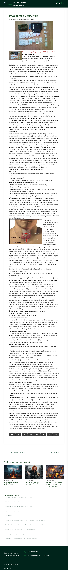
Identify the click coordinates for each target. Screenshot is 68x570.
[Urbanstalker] (8, 4)
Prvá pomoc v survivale (18, 452)
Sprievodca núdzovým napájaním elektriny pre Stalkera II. (19, 497)
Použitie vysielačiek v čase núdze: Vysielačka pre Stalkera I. (20, 534)
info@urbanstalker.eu (33, 555)
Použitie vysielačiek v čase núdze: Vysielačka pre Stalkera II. (20, 529)
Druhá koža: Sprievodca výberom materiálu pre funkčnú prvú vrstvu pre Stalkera (25, 525)
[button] (49, 3)
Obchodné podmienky (11, 553)
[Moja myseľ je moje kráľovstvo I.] (34, 472)
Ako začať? (53, 452)
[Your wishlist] (59, 3)
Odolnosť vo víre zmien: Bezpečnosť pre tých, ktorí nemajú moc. (54, 484)
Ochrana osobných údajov (12, 555)
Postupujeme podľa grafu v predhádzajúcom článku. (39, 52)
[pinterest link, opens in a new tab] (10, 568)
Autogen (14, 19)
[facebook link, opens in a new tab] (7, 568)
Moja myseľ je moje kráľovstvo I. (32, 483)
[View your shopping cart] (56, 3)
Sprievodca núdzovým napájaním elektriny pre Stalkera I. (19, 506)
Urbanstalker (19, 2)
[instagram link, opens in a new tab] (4, 568)
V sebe (33, 19)
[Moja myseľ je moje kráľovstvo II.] (13, 472)
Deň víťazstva (8, 515)
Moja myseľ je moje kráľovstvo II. (11, 483)
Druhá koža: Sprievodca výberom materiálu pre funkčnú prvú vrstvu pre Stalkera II (25, 520)
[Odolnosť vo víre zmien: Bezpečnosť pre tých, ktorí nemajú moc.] (55, 472)
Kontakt (46, 555)
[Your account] (53, 3)
